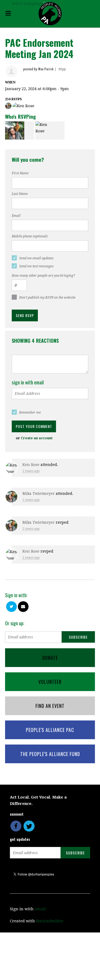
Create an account (37, 438)
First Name (20, 173)
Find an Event (50, 705)
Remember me (30, 412)
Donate (50, 657)
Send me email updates (36, 258)
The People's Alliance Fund (50, 753)
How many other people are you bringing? (43, 275)
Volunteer (50, 681)
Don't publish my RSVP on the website (47, 297)
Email (16, 216)
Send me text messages (36, 266)
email (40, 909)
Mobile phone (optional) (29, 236)
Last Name (20, 194)
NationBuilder (49, 921)
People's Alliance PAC (50, 729)
